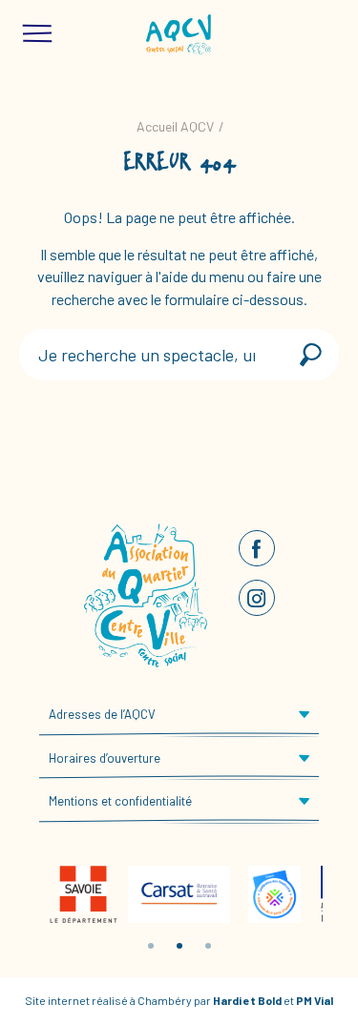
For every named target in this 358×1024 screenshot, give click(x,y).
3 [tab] (208, 945)
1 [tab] (150, 945)
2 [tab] (179, 945)
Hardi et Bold (247, 1000)
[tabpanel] (84, 894)
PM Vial (314, 1000)
